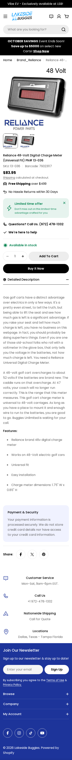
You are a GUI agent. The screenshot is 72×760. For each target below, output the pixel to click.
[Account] (59, 16)
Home (7, 60)
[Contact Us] (51, 16)
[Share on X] (32, 554)
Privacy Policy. (12, 685)
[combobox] (36, 29)
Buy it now (36, 268)
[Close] (64, 203)
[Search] (63, 29)
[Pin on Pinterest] (43, 554)
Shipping (9, 178)
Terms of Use (55, 680)
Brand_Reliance (29, 60)
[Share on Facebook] (20, 554)
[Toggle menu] (5, 16)
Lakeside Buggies (27, 748)
